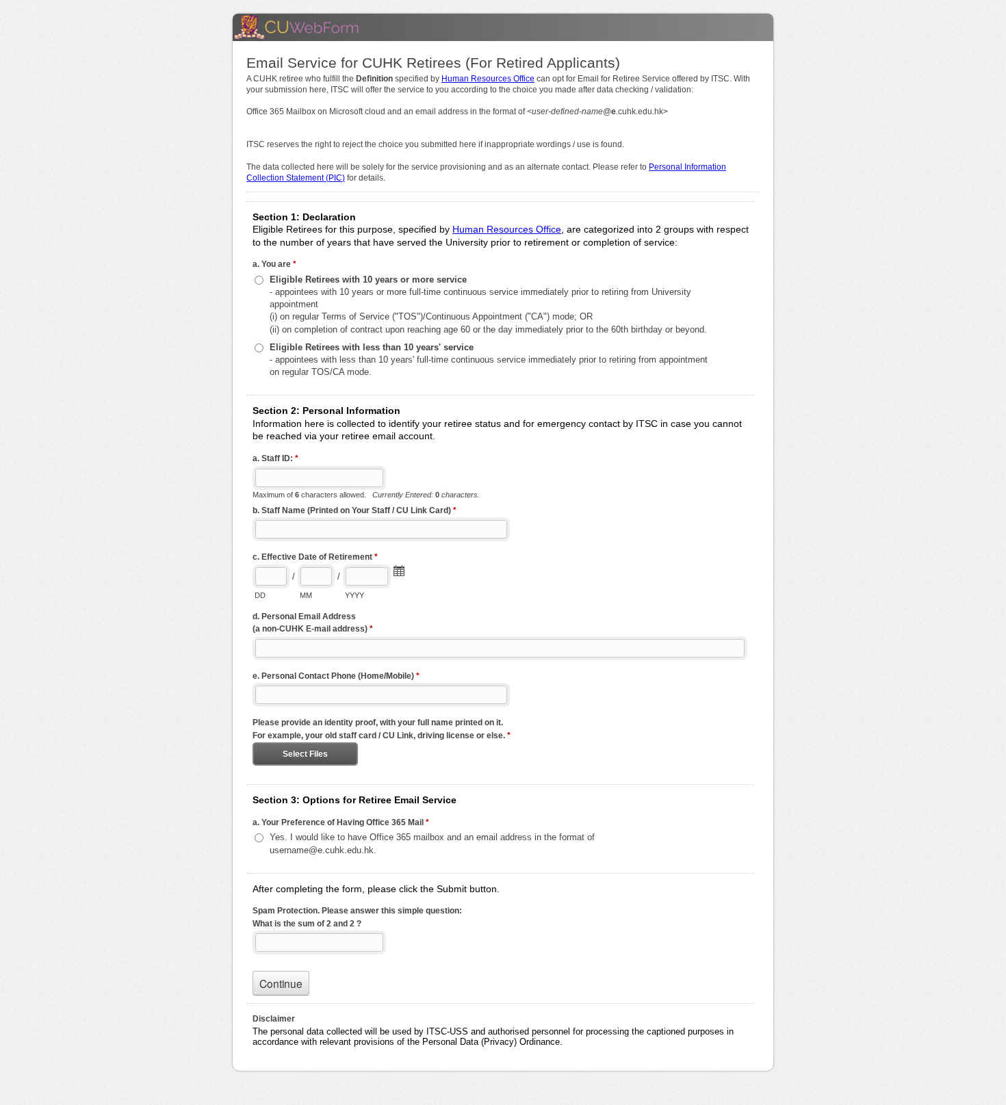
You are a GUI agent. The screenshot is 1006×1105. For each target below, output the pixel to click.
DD (260, 595)
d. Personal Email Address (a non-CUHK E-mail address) (313, 623)
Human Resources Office (487, 78)
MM (306, 595)
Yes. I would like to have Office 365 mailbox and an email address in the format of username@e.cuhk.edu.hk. (432, 843)
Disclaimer (274, 1019)
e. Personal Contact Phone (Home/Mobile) (336, 676)
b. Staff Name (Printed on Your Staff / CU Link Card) (354, 510)
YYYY (354, 595)
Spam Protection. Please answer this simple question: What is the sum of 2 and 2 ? (357, 917)
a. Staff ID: (275, 458)
